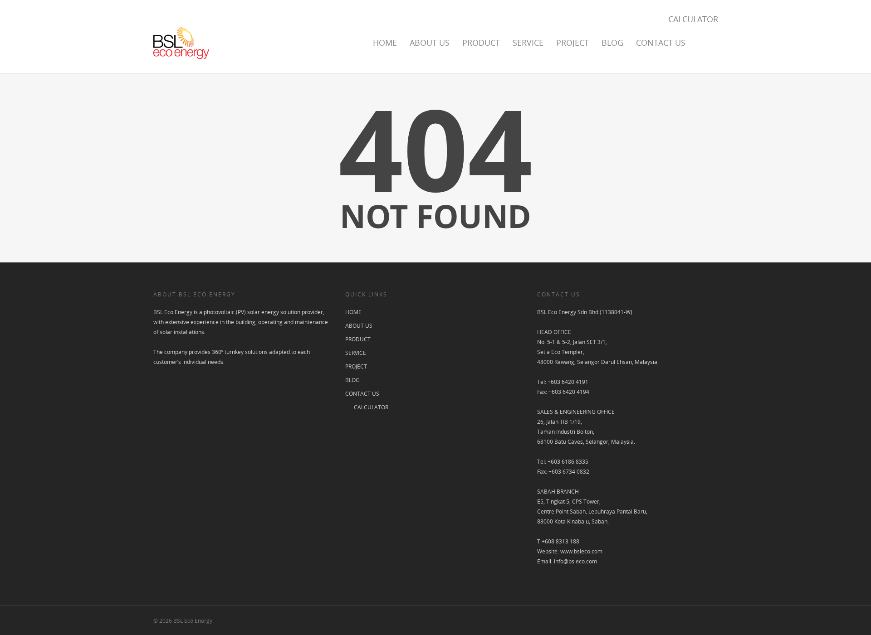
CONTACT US (660, 42)
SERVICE (528, 42)
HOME (385, 42)
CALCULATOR (693, 19)
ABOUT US (430, 42)
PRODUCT (481, 42)
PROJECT (572, 42)
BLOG (612, 42)
